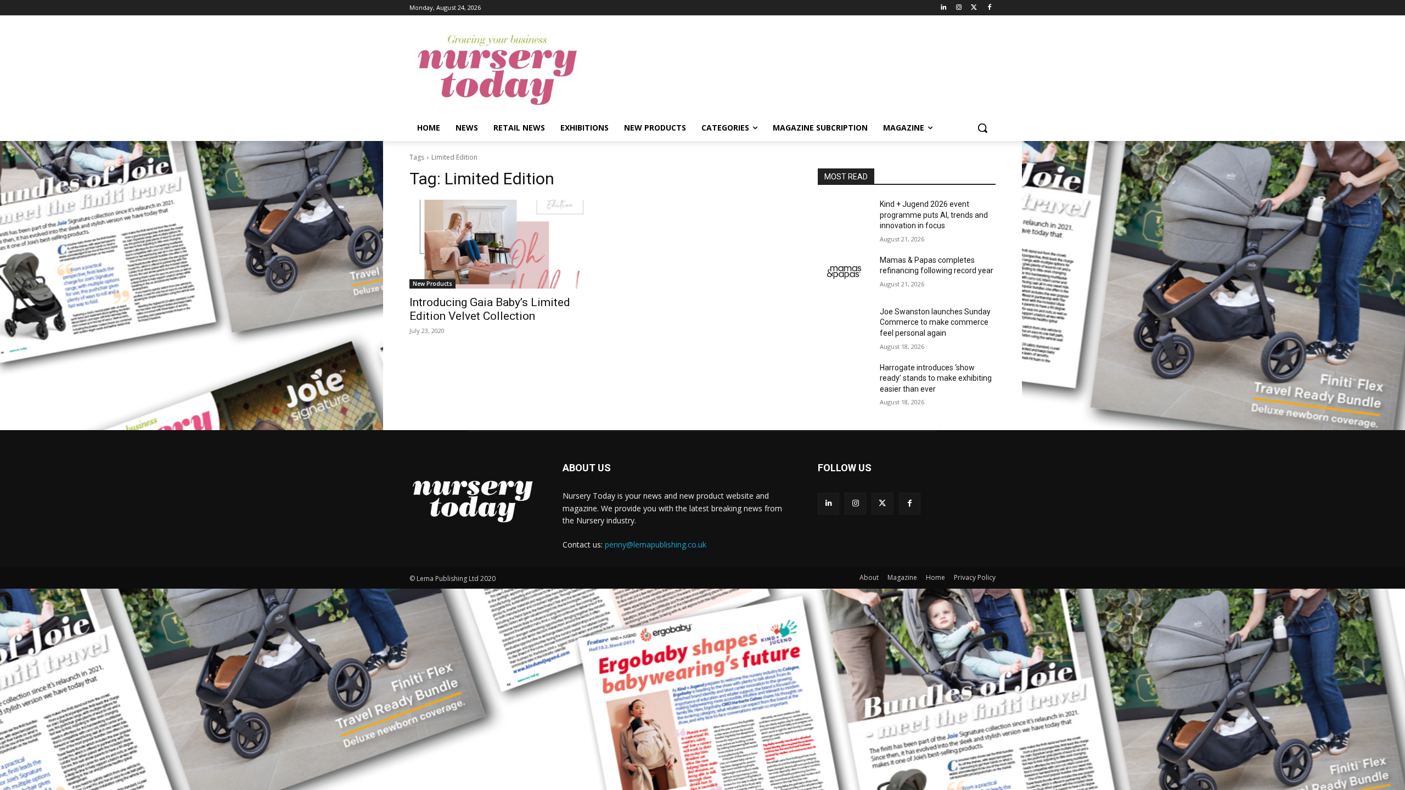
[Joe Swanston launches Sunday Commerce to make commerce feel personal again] (844, 325)
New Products (432, 283)
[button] (982, 128)
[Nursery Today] (497, 70)
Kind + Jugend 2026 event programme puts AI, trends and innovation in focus (934, 215)
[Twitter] (974, 8)
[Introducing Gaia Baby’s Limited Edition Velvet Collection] (498, 244)
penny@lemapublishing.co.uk (655, 544)
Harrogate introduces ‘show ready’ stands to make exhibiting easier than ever (936, 378)
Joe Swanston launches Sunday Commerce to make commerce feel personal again (935, 322)
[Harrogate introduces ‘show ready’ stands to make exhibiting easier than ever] (844, 381)
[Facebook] (989, 8)
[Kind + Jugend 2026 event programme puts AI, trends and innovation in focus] (844, 217)
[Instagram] (959, 8)
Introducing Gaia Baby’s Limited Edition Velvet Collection (489, 309)
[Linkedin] (943, 8)
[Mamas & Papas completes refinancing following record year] (844, 273)
